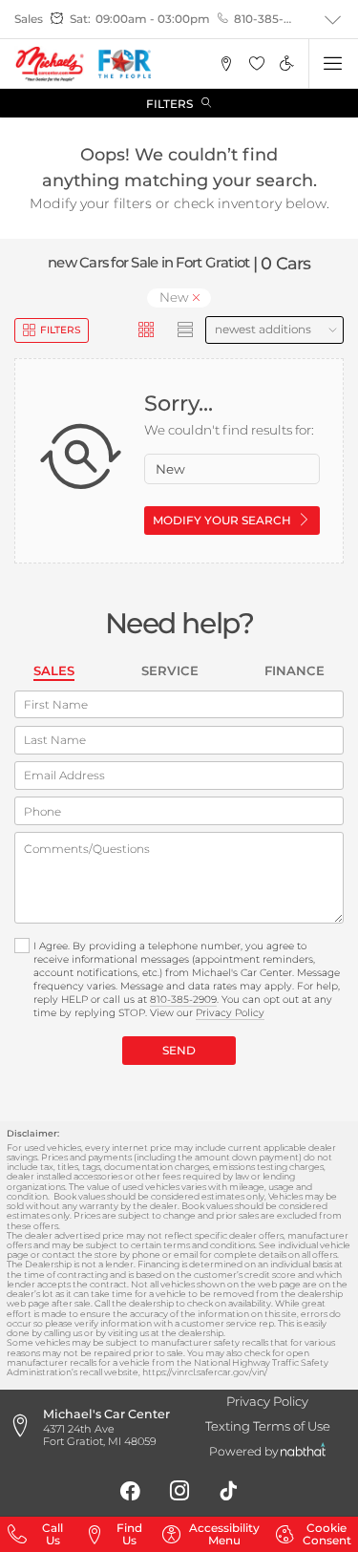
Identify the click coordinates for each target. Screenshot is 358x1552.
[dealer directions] (24, 1427)
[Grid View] (147, 330)
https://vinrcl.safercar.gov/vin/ (204, 1372)
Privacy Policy (230, 1013)
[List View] (186, 330)
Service (170, 670)
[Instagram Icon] (179, 1490)
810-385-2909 (264, 18)
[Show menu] (333, 64)
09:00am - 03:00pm (152, 18)
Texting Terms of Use (267, 1426)
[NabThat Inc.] (303, 1452)
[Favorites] (256, 64)
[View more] (333, 19)
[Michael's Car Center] (49, 63)
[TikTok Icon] (228, 1490)
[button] (227, 64)
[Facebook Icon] (129, 1490)
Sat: (80, 18)
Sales (53, 670)
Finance (294, 670)
